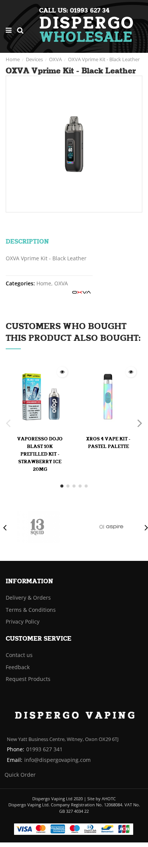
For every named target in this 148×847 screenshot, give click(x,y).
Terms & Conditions (31, 609)
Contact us (19, 655)
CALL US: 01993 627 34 (74, 10)
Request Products (28, 678)
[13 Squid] (37, 527)
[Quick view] (62, 372)
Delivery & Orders (28, 597)
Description (17, 241)
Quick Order (20, 774)
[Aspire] (111, 527)
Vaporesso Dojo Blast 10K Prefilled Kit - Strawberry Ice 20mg (40, 454)
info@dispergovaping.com (57, 759)
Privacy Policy (22, 621)
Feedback (18, 667)
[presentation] (3, 527)
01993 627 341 (44, 749)
